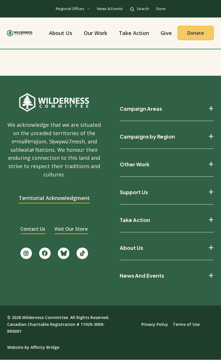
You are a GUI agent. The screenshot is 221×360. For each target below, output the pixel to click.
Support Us (134, 192)
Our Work (95, 33)
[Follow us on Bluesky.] (63, 253)
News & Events (110, 8)
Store (160, 8)
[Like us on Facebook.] (45, 253)
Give (166, 33)
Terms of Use (186, 324)
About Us (60, 33)
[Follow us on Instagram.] (26, 253)
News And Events (142, 276)
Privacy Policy (154, 324)
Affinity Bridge (45, 347)
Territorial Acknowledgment (54, 197)
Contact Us (32, 229)
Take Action (134, 33)
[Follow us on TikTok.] (82, 253)
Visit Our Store (71, 229)
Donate (195, 33)
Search (143, 8)
